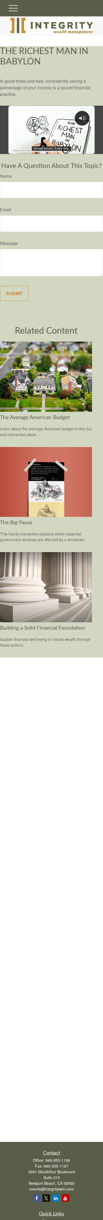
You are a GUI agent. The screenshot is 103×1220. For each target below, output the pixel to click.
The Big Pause (16, 522)
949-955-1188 (57, 1160)
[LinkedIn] (56, 1198)
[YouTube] (65, 1198)
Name (6, 176)
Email (5, 209)
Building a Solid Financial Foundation (42, 628)
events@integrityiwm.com (51, 1189)
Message (9, 243)
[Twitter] (46, 1198)
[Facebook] (36, 1198)
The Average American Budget (35, 417)
